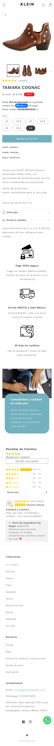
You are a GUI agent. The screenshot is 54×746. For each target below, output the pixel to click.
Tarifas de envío (14, 665)
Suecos (10, 578)
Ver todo (10, 626)
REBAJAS (11, 619)
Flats (8, 585)
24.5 (42, 121)
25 (6, 128)
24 (30, 121)
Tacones (10, 571)
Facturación (12, 672)
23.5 (18, 121)
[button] (3, 5)
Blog (8, 651)
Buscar (9, 645)
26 (30, 128)
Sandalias (11, 592)
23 (6, 121)
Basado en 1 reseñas (18, 457)
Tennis (9, 598)
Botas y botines (14, 605)
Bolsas (9, 612)
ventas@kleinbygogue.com (29, 689)
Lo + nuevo (12, 564)
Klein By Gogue (30, 741)
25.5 (18, 128)
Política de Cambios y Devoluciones (26, 658)
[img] (22, 501)
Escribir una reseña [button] (27, 461)
